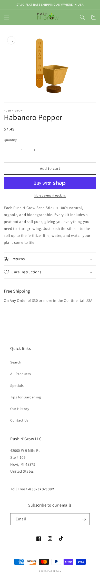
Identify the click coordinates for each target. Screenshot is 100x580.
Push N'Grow (54, 570)
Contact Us (19, 420)
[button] (6, 17)
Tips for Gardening (25, 397)
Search (16, 362)
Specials (17, 385)
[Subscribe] (83, 519)
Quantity (10, 140)
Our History (19, 408)
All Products (20, 373)
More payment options (50, 195)
